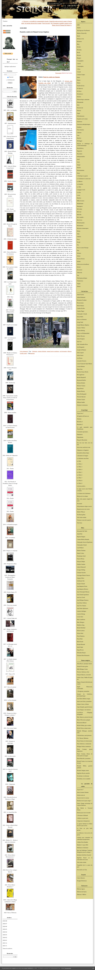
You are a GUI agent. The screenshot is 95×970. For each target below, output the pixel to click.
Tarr (78, 275)
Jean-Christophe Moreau (83, 592)
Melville (79, 214)
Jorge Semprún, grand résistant (84, 707)
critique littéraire (42, 351)
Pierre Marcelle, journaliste (84, 758)
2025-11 (5, 945)
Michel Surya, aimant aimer (84, 728)
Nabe (78, 234)
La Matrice (79, 181)
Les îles (79, 192)
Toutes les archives (7, 948)
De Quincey (80, 88)
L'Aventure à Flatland (82, 815)
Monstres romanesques (82, 228)
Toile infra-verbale (81, 517)
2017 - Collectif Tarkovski (10, 618)
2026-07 (5, 923)
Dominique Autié (81, 556)
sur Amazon (51, 77)
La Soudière (80, 184)
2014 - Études (10, 498)
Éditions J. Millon (81, 894)
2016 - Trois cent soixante (10, 605)
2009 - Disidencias (10, 382)
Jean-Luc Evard (81, 597)
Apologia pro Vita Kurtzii (83, 30)
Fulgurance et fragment (83, 450)
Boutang (79, 49)
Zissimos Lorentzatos (82, 405)
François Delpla (81, 561)
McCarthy (79, 209)
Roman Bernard (81, 644)
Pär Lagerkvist (80, 374)
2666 (78, 25)
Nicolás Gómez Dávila (82, 372)
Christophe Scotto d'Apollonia (84, 542)
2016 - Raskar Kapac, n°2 (10, 592)
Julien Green (80, 355)
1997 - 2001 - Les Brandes (10, 110)
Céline (78, 69)
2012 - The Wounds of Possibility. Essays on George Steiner (10, 483)
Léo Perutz (79, 358)
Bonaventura (80, 303)
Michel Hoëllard (81, 627)
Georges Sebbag (81, 570)
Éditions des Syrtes (82, 891)
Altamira (79, 419)
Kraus (78, 173)
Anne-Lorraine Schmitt (83, 792)
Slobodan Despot (81, 652)
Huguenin (79, 151)
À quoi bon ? (80, 413)
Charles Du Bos (81, 308)
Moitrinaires (80, 225)
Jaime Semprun (81, 338)
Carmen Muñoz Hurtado (83, 539)
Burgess (79, 58)
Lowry (78, 195)
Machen (79, 198)
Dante (78, 77)
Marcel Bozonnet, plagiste (83, 720)
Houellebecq (80, 148)
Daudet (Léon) (80, 85)
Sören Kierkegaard (81, 394)
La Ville (79, 187)
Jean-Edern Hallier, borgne (83, 698)
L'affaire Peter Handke (82, 842)
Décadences (80, 94)
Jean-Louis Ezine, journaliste (84, 701)
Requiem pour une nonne (83, 509)
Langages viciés (81, 189)
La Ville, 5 (79, 472)
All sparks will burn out (83, 416)
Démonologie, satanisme (83, 99)
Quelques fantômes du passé (84, 855)
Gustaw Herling (81, 330)
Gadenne (79, 132)
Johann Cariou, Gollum (83, 704)
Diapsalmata (80, 437)
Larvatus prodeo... (81, 486)
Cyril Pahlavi (80, 547)
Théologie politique (82, 278)
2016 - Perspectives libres (10, 563)
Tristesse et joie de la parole (84, 520)
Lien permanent (24, 351)
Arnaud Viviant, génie (82, 666)
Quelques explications (10, 66)
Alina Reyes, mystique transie (84, 663)
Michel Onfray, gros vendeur (84, 725)
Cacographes (80, 60)
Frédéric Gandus (81, 564)
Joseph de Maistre (81, 350)
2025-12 (5, 943)
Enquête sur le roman (82, 119)
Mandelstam (80, 203)
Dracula (79, 110)
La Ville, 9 (79, 483)
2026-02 (5, 937)
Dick (78, 105)
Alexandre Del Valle (82, 531)
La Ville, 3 (79, 466)
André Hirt (79, 534)
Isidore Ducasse (81, 336)
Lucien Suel (80, 616)
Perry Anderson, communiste (84, 743)
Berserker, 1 (80, 421)
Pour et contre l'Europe (82, 247)
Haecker (79, 138)
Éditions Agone (81, 889)
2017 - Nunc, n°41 (10, 674)
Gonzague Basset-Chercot (83, 575)
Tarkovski (79, 272)
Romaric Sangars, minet (83, 770)
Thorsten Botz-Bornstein (83, 655)
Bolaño (79, 47)
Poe (78, 245)
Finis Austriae (80, 129)
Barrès (78, 36)
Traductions (80, 281)
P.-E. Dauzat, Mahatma (82, 738)
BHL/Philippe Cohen (82, 669)
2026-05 (5, 929)
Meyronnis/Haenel (81, 722)
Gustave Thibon (81, 327)
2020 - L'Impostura (10, 784)
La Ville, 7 (79, 477)
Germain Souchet (81, 572)
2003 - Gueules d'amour (10, 181)
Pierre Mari (80, 639)
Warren (79, 286)
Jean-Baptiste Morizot (82, 589)
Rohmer (79, 253)
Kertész (79, 167)
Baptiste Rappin (81, 536)
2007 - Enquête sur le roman (10, 324)
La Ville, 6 (79, 475)
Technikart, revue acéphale (83, 778)
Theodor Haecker (81, 396)
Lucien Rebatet (81, 366)
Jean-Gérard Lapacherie (83, 594)
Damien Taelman (81, 550)
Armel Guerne (80, 294)
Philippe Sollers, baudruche (84, 746)
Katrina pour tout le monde (84, 812)
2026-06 (5, 926)
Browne (79, 55)
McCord (79, 212)
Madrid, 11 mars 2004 (82, 845)
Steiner (79, 267)
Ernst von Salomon (82, 319)
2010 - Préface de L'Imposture (10, 455)
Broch (78, 52)
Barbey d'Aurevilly (82, 33)
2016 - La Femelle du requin (10, 524)
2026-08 (5, 921)
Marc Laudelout (81, 619)
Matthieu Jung (80, 625)
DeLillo (79, 96)
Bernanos (79, 41)
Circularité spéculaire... (83, 431)
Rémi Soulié (80, 641)
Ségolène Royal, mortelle (83, 773)
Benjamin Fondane (82, 300)
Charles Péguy (80, 311)
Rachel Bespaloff (81, 377)
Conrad (79, 72)
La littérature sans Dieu (83, 458)
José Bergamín (80, 347)
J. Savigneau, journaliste (83, 691)
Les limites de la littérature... (84, 493)
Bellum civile (80, 38)
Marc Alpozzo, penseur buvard (84, 717)
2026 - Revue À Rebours (10, 912)
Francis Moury (80, 558)
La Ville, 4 (79, 469)
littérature (34, 351)
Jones (78, 162)
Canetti (79, 63)
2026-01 (5, 940)
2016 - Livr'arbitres (10, 537)
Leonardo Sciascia (81, 361)
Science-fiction (81, 258)
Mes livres (79, 220)
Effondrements (80, 116)
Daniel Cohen (80, 553)
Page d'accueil (46, 23)
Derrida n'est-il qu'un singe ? (84, 800)
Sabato (78, 256)
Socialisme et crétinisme (83, 776)
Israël (78, 159)
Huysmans (79, 153)
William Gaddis (81, 402)
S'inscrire (11, 77)
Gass (78, 135)
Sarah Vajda (80, 647)
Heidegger (79, 141)
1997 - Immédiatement (10, 123)
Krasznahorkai (80, 170)
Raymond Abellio (81, 380)
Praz (78, 250)
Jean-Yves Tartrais (81, 605)
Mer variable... (80, 217)
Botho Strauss (80, 305)
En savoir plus (68, 968)
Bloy (78, 44)
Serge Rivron (80, 650)
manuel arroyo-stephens (53, 351)
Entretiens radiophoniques (83, 124)
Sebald (78, 261)
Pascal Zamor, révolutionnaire (84, 741)
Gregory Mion (80, 578)
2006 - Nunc (10, 297)
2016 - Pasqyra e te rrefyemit (10, 550)
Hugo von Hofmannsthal (83, 333)
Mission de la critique (82, 496)
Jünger (78, 165)
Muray (78, 231)
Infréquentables (81, 156)
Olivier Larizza (81, 630)
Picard (78, 242)
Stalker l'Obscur (81, 512)
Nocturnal (79, 503)
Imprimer (32, 353)
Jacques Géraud (81, 583)
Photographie (58, 73)
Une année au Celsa (82, 869)
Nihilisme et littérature (82, 847)
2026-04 (5, 932)
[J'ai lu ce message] (93, 968)
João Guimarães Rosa (82, 344)
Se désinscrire (11, 80)
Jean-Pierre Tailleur (82, 603)
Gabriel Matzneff (81, 567)
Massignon (80, 206)
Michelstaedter (81, 222)
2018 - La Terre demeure (10, 700)
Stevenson (79, 269)
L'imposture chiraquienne (83, 821)
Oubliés (79, 236)
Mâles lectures (80, 200)
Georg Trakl (80, 322)
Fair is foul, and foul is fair (83, 447)
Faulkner (79, 127)
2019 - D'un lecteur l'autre (10, 728)
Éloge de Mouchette (82, 440)
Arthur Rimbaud (81, 297)
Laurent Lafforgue (81, 611)
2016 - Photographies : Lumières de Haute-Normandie (10, 577)
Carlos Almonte (81, 878)
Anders (79, 27)
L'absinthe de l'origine (82, 455)
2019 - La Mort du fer (10, 756)
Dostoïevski (80, 107)
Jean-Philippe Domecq (82, 600)
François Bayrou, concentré (84, 674)
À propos (5, 21)
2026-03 (5, 934)
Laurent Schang (81, 614)
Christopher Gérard (82, 545)
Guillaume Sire (81, 581)
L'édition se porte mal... (83, 818)
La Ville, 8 (79, 480)
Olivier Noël (80, 633)
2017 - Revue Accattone (10, 687)
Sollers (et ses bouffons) (83, 264)
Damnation (80, 434)
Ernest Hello (80, 316)
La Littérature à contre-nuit (84, 178)
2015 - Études (10, 511)
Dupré (78, 113)
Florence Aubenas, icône (83, 672)
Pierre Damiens (81, 636)
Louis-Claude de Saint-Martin (84, 363)
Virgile (78, 283)
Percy (78, 239)
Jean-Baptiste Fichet (82, 586)
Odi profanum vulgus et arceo (84, 506)
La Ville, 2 (79, 464)
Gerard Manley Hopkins (83, 325)
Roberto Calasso (81, 385)
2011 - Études (10, 468)
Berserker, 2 (80, 424)
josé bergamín (63, 351)
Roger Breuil (80, 388)
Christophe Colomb (82, 314)
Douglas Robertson (82, 880)
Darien (78, 83)
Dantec (79, 80)
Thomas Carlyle (81, 399)
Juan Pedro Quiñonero (82, 608)
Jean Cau (79, 341)
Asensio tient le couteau (83, 798)
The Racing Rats (81, 514)
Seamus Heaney (81, 391)
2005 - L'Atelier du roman (10, 239)
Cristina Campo (81, 74)
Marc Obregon (80, 622)
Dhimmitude (80, 102)
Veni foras (79, 523)
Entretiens (79, 121)
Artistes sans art (81, 795)
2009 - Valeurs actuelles (10, 412)
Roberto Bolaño (81, 383)
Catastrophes (80, 66)
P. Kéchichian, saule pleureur (84, 735)
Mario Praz (79, 369)
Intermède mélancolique (83, 453)
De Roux (79, 91)
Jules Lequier (80, 352)
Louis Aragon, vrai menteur (84, 709)
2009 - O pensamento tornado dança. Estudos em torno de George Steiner (10, 397)
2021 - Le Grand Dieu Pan (10, 812)
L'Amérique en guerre (82, 176)
